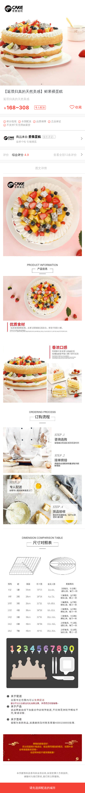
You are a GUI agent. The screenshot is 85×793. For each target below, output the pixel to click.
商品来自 (28, 136)
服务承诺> (49, 136)
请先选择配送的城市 (42, 787)
